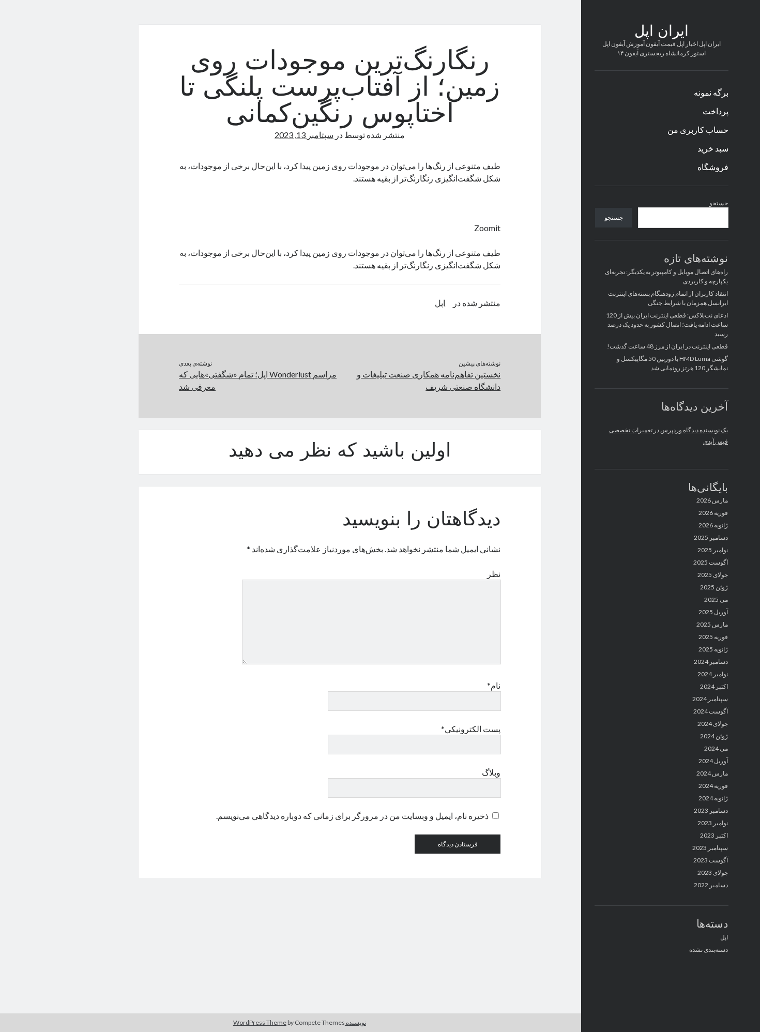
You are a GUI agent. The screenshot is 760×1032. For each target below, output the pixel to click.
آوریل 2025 (713, 612)
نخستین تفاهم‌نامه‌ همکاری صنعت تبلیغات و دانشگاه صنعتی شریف (428, 380)
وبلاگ (491, 772)
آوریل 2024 (713, 761)
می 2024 (716, 748)
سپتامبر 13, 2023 (304, 135)
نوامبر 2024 (712, 674)
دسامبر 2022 (711, 885)
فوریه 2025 (713, 637)
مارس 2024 (712, 773)
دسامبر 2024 (711, 661)
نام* (493, 685)
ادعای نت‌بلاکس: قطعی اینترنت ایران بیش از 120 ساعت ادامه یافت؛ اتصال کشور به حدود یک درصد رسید (667, 324)
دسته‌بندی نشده (708, 949)
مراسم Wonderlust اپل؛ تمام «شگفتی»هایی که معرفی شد (258, 380)
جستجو (718, 203)
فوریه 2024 (713, 786)
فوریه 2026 (713, 513)
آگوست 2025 (710, 562)
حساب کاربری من (697, 129)
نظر (493, 574)
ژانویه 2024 (713, 798)
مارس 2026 (712, 500)
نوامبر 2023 (712, 823)
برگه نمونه (711, 92)
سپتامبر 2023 (710, 848)
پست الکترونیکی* (470, 729)
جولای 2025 (712, 575)
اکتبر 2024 (714, 686)
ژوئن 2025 (714, 587)
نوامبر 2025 (712, 550)
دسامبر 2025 (711, 537)
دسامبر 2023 (711, 810)
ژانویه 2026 (713, 525)
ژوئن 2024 (714, 736)
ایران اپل (661, 32)
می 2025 (716, 599)
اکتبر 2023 (714, 835)
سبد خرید (712, 148)
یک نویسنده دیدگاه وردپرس (694, 430)
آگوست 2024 (710, 711)
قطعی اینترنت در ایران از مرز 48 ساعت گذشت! (667, 346)
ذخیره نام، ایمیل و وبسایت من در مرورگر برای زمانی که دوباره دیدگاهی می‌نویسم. (352, 816)
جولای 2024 (712, 723)
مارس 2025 (712, 624)
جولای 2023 (712, 872)
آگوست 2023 (710, 860)
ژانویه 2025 (713, 649)
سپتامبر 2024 (710, 699)
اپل (724, 937)
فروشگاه (712, 167)
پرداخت (715, 111)
